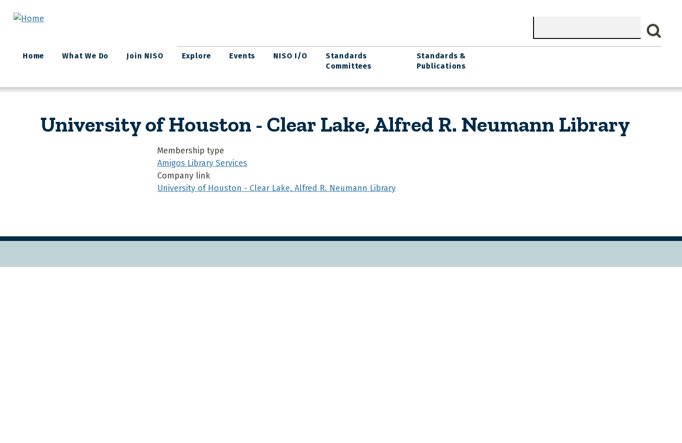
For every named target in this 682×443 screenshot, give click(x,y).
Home (33, 55)
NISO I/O (290, 55)
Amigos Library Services (202, 163)
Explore (197, 55)
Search (654, 31)
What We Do (85, 55)
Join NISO (145, 55)
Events (242, 55)
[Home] (28, 18)
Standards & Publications (441, 60)
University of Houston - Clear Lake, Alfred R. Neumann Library (276, 188)
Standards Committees (349, 60)
